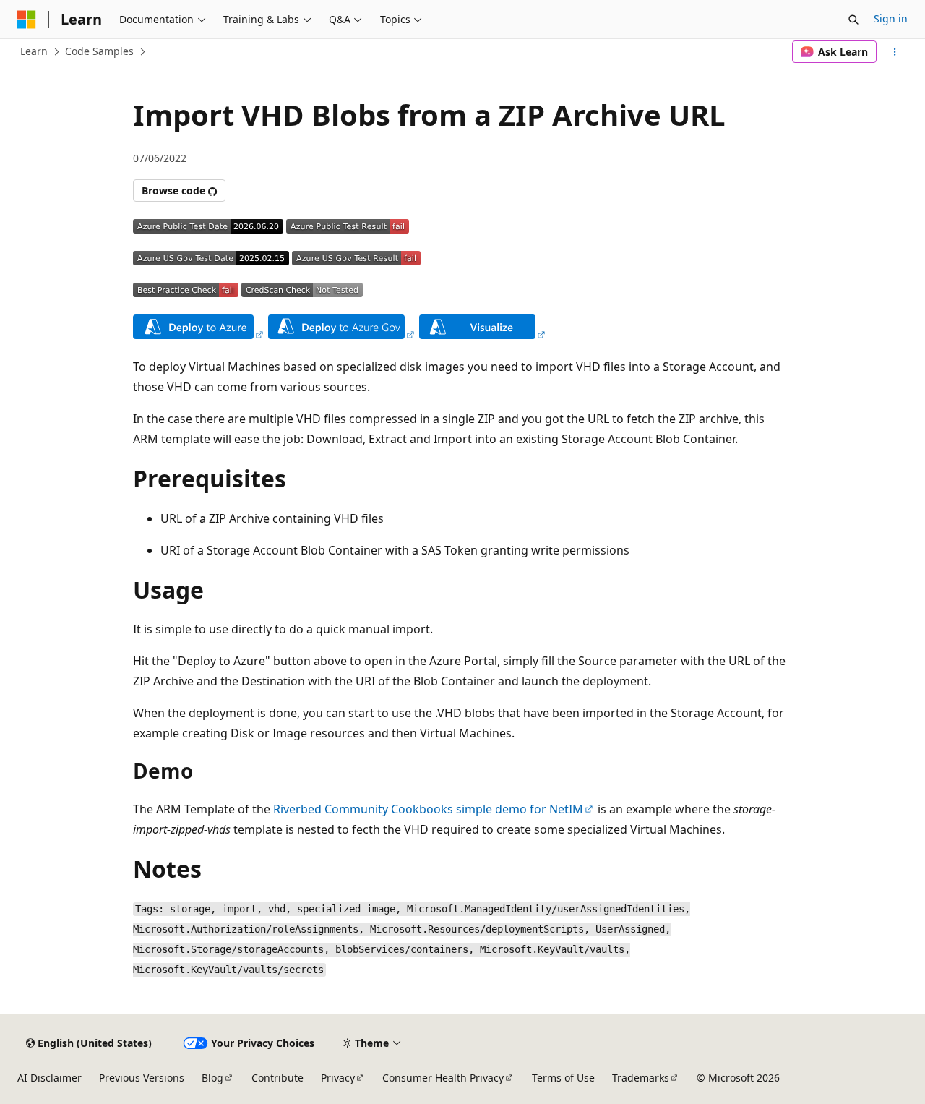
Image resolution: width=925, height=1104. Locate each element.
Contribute (277, 1077)
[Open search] (853, 20)
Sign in (891, 18)
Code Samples (99, 51)
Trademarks (640, 1077)
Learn (34, 51)
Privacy (338, 1077)
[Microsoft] (26, 19)
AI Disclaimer (49, 1077)
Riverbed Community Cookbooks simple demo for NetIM (428, 809)
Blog (212, 1077)
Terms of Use (563, 1077)
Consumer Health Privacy (443, 1077)
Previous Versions (141, 1077)
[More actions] (895, 52)
